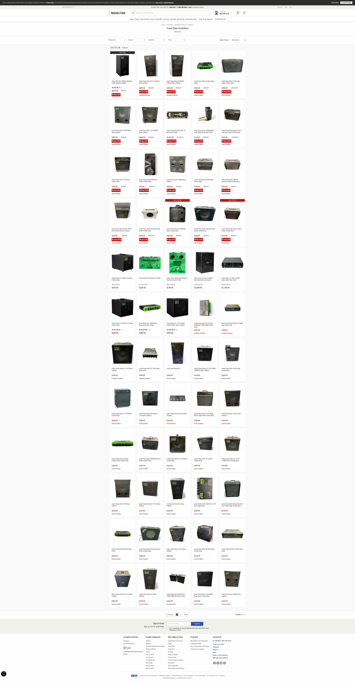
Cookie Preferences (168, 2)
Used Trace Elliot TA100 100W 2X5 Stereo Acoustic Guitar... (121, 230)
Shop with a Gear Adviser (176, 668)
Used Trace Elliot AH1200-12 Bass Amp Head (176, 131)
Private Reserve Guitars (175, 660)
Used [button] (204, 19)
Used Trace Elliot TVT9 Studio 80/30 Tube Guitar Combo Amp (204, 414)
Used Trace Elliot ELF (173, 368)
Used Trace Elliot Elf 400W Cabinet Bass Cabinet (175, 82)
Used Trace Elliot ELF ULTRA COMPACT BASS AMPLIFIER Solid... (203, 325)
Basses (137, 19)
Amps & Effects (145, 19)
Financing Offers (195, 644)
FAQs (214, 652)
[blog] (133, 648)
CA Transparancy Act (212, 675)
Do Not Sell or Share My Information (148, 675)
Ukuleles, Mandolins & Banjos (155, 646)
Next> (186, 614)
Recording (173, 19)
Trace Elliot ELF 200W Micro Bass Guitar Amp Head (148, 324)
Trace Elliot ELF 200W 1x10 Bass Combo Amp (122, 324)
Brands (130, 40)
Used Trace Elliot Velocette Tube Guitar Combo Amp (204, 230)
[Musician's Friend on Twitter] (217, 663)
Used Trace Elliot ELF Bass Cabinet (175, 505)
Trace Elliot (169, 25)
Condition (151, 40)
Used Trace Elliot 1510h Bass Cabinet (176, 550)
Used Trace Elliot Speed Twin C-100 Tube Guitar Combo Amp (232, 131)
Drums (152, 19)
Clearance (171, 663)
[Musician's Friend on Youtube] (221, 663)
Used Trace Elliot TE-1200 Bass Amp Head (149, 369)
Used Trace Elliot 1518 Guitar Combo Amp (231, 369)
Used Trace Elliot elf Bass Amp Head (204, 82)
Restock (170, 652)
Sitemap (222, 675)
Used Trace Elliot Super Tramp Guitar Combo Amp (231, 230)
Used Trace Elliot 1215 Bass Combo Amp (203, 460)
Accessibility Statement (169, 678)
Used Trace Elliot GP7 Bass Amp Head (232, 550)
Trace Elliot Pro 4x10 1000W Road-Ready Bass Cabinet (203, 279)
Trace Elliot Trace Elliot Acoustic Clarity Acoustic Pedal (177, 279)
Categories (112, 40)
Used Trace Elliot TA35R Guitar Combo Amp (204, 180)
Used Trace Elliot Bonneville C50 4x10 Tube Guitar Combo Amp (232, 505)
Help (290, 7)
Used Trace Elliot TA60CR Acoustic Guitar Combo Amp (231, 180)
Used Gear (171, 646)
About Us (126, 641)
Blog (286, 7)
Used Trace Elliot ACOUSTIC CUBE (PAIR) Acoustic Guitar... (176, 595)
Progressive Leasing (197, 649)
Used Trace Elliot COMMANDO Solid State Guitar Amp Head (204, 131)
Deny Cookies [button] (335, 2)
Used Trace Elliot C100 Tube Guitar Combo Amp (231, 82)
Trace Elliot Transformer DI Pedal (149, 278)
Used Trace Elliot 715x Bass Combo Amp (121, 180)
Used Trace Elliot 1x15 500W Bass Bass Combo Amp (203, 595)
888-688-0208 (182, 7)
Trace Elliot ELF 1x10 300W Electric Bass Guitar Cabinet (176, 324)
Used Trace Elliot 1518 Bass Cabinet (121, 505)
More (195, 19)
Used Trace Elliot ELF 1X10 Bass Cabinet (149, 505)
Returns (215, 650)
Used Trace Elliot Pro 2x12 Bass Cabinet (122, 595)
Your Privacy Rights (200, 675)
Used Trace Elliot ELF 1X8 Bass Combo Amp (177, 460)
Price (169, 40)
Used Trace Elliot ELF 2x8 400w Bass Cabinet (149, 82)
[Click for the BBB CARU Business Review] (134, 676)
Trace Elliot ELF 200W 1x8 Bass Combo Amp (122, 279)
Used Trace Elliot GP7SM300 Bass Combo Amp (176, 230)
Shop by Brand (172, 654)
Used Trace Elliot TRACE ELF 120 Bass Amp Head (205, 505)
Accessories (189, 19)
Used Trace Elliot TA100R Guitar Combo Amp (204, 550)
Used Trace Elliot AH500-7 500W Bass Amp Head (232, 324)
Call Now (221, 641)
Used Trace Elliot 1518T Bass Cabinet (231, 414)
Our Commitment (128, 644)
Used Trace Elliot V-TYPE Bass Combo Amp (122, 414)
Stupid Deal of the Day (175, 641)
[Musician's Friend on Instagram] (224, 663)
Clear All (125, 47)
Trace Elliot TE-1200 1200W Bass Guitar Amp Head (231, 279)
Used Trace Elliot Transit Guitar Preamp (176, 414)
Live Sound (166, 19)
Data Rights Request (164, 675)
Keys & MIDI (158, 19)
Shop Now (172, 7)
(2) (121, 87)
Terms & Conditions (188, 675)
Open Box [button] (210, 19)
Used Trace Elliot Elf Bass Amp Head (122, 550)
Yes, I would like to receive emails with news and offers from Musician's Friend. (189, 629)
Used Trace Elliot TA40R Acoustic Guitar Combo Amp (150, 460)
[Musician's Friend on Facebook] (214, 663)
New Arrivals (172, 657)
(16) (149, 329)
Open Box (171, 649)
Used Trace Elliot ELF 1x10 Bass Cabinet (122, 369)
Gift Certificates (173, 665)
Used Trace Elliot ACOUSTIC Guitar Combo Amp (148, 180)
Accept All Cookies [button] (346, 2)
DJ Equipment (150, 660)
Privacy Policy (50, 2)
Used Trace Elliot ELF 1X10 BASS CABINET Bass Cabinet (205, 369)
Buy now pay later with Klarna (199, 646)
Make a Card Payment (220, 655)
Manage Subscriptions (220, 658)
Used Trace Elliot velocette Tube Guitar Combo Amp (149, 230)
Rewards (279, 7)
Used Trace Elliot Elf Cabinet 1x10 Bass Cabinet (148, 414)
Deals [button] (200, 19)
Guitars (132, 19)
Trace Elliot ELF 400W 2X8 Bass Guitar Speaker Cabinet (122, 82)
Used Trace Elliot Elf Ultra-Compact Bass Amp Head (120, 460)
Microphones (181, 19)
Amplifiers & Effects (180, 25)
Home (163, 25)
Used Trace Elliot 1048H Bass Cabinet (176, 180)
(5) (176, 329)
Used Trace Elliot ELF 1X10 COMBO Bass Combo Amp (230, 460)
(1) (121, 329)
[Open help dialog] (3, 673)
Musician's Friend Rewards (199, 641)
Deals (170, 644)
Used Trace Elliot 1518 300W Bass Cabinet (121, 131)
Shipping (216, 647)
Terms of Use (159, 2)
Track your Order (218, 644)
